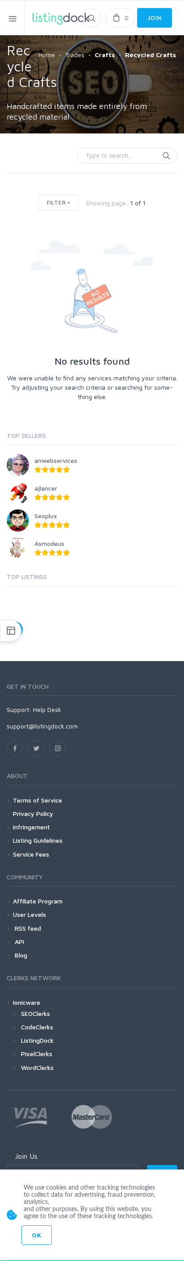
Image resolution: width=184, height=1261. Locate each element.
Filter (56, 202)
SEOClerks (35, 1013)
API (18, 941)
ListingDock (37, 1040)
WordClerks (37, 1067)
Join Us (26, 1156)
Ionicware (26, 1002)
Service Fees (31, 854)
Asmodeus (49, 543)
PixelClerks (36, 1053)
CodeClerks (37, 1027)
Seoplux (45, 516)
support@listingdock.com (42, 726)
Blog (20, 955)
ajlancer (45, 488)
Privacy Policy (33, 813)
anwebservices (55, 460)
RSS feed (27, 928)
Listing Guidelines (38, 840)
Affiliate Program (38, 901)
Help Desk (47, 709)
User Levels (29, 914)
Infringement (31, 827)
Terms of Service (37, 800)
